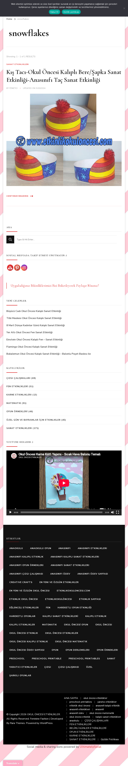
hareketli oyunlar (22, 616)
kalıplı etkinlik (95, 616)
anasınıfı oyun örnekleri (26, 565)
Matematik (13, 403)
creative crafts (20, 582)
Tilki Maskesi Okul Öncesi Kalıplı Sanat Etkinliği (34, 318)
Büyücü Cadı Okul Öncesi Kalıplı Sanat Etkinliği (33, 311)
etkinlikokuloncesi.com (73, 590)
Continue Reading (17, 196)
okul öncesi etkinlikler (61, 633)
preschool (17, 658)
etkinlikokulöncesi (58, 599)
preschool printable (47, 658)
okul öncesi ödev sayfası (26, 650)
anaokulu (16, 548)
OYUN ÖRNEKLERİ (17, 411)
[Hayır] (124, 8)
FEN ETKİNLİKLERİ (17, 386)
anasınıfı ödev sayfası (92, 573)
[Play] (10, 512)
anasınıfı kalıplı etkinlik (26, 556)
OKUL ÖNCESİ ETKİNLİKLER (43, 714)
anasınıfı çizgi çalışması (26, 573)
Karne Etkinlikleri (19, 394)
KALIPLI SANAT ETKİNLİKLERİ (60, 616)
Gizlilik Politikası (110, 739)
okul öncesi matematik (71, 641)
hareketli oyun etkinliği (75, 607)
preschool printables (84, 658)
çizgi (47, 667)
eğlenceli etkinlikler (24, 607)
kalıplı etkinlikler (22, 624)
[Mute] (112, 512)
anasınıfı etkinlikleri (92, 548)
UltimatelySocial (90, 747)
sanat (111, 658)
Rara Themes (17, 723)
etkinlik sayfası (90, 599)
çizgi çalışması (68, 667)
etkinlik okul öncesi (23, 599)
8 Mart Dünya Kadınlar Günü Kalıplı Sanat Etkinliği (35, 325)
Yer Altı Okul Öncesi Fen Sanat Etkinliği (29, 332)
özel (89, 667)
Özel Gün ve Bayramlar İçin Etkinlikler (33, 419)
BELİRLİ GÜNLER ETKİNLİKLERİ (87, 728)
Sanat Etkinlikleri (17, 64)
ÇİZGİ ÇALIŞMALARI (96, 720)
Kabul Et (54, 12)
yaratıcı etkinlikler (23, 667)
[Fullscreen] (117, 512)
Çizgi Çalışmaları (18, 378)
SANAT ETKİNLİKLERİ (82, 739)
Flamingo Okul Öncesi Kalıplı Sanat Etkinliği (31, 347)
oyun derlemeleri (78, 650)
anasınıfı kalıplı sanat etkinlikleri (75, 556)
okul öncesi (103, 624)
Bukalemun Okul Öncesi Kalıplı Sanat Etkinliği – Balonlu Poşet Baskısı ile (48, 354)
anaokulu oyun (40, 548)
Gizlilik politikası (71, 12)
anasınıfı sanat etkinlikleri (70, 565)
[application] (64, 482)
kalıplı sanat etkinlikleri (108, 717)
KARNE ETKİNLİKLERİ (82, 735)
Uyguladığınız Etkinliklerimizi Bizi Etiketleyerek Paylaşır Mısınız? (55, 286)
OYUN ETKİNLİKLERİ (81, 732)
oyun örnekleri (107, 650)
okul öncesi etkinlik (23, 633)
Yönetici (13, 88)
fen (48, 607)
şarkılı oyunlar (20, 675)
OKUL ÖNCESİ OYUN (76, 624)
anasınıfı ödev (60, 573)
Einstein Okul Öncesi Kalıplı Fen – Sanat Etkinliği (34, 339)
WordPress (46, 723)
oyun (55, 650)
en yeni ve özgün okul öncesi (29, 590)
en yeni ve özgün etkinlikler (59, 582)
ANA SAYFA (71, 698)
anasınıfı (64, 548)
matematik (49, 624)
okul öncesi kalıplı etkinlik (28, 641)
